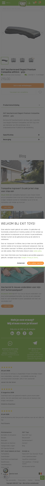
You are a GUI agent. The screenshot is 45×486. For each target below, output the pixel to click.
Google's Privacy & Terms (29, 258)
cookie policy (37, 251)
